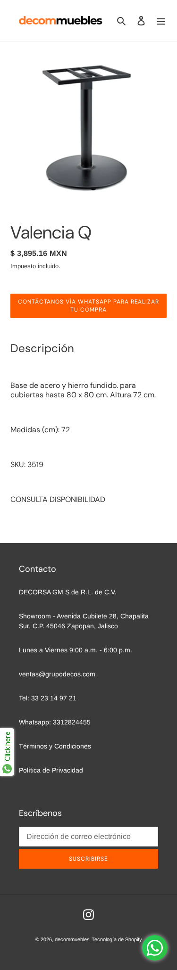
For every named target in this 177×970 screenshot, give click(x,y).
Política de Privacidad (51, 770)
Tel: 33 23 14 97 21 (47, 698)
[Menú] (161, 20)
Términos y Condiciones (55, 746)
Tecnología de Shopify (117, 939)
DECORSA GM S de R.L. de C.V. (68, 592)
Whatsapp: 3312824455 (55, 722)
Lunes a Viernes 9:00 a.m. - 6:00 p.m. (75, 650)
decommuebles (72, 939)
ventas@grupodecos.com (57, 674)
